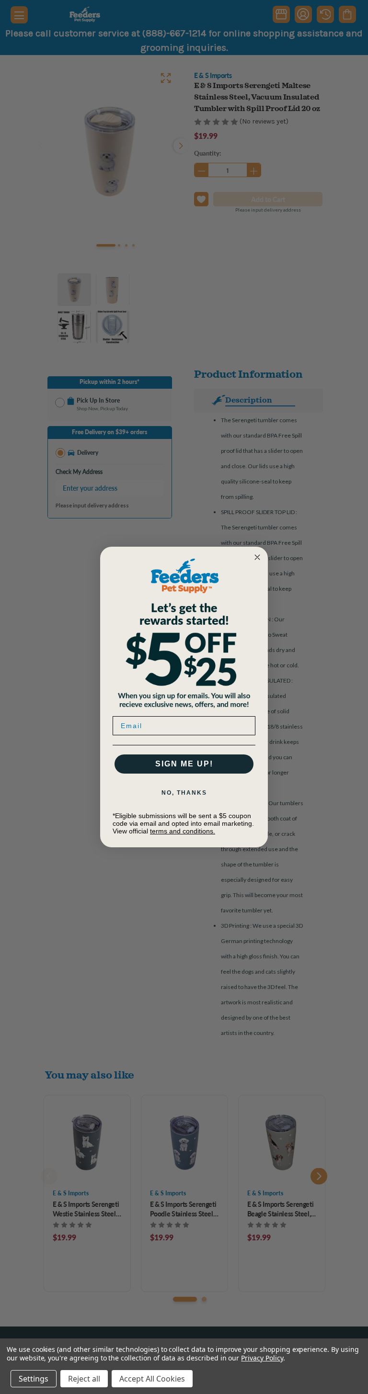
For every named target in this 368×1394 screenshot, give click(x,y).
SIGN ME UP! (184, 764)
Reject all (84, 1378)
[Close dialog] (257, 557)
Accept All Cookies (152, 1378)
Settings (33, 1378)
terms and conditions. (182, 831)
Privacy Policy (262, 1357)
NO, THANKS (184, 792)
